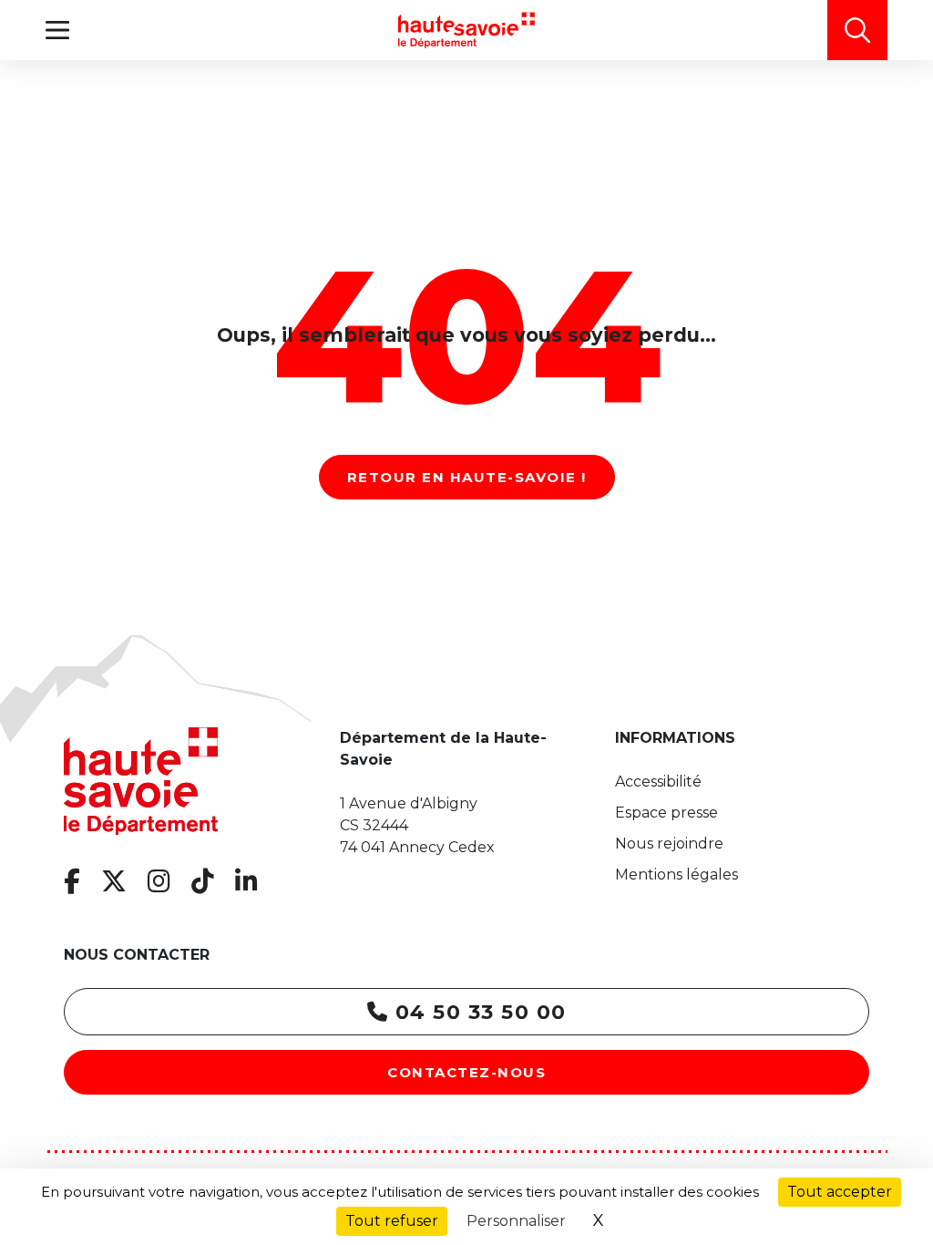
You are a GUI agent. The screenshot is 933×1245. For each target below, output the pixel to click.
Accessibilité (658, 781)
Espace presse (666, 812)
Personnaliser (516, 1221)
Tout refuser (391, 1221)
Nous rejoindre (669, 843)
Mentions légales (676, 874)
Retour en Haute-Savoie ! (467, 477)
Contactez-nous (466, 1072)
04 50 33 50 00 (477, 1012)
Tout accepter (839, 1191)
